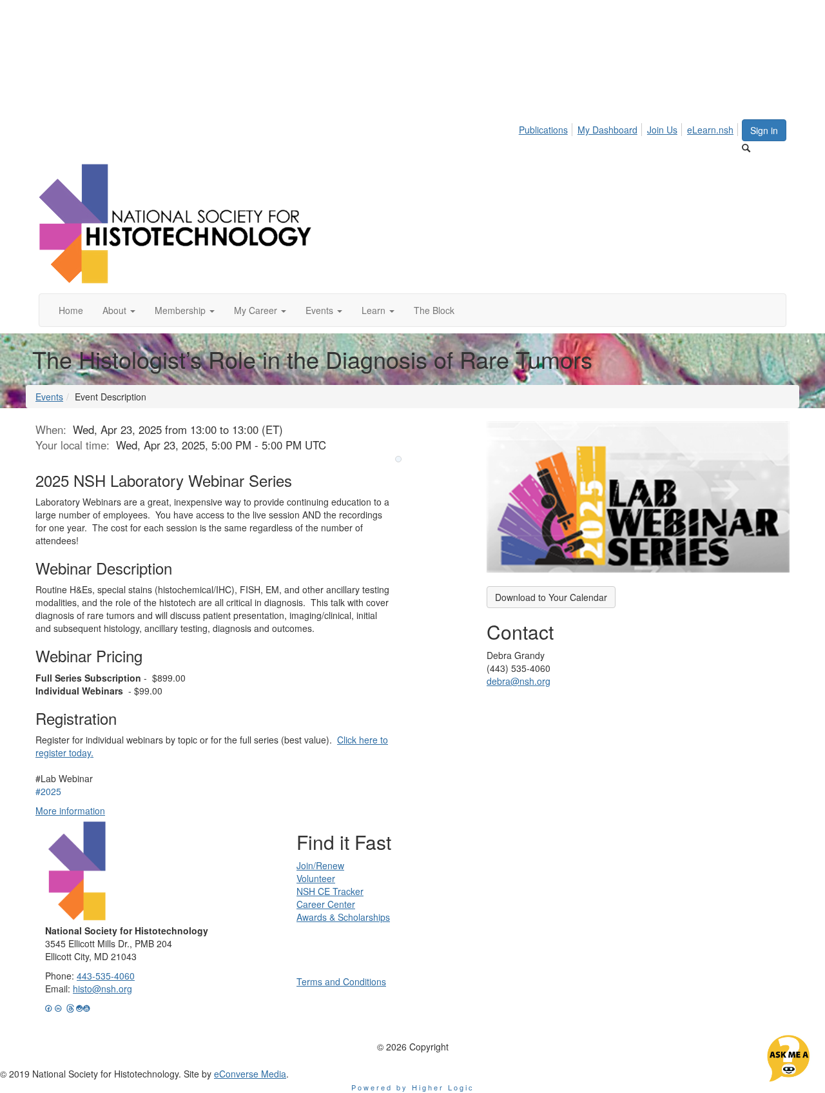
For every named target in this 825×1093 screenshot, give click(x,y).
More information (70, 810)
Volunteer (315, 878)
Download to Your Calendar (551, 597)
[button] (119, 310)
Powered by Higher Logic (412, 1087)
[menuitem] (547, 127)
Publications (543, 129)
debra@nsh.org (518, 681)
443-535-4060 (106, 975)
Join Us (662, 129)
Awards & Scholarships (343, 917)
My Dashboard (607, 129)
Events (49, 396)
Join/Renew (320, 865)
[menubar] (630, 127)
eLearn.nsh (710, 129)
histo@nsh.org (102, 988)
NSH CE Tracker (330, 891)
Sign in (764, 130)
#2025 (48, 791)
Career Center (325, 904)
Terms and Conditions (341, 981)
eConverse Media (250, 1073)
